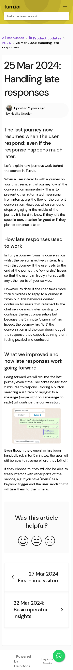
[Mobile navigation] (65, 6)
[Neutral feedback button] (36, 541)
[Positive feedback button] (23, 541)
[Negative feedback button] (50, 541)
